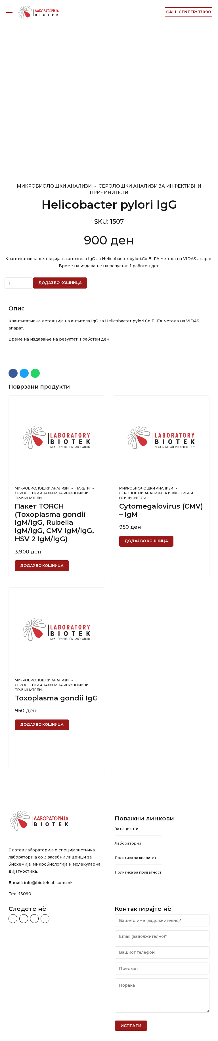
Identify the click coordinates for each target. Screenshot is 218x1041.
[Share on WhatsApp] (35, 373)
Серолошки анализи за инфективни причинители (52, 495)
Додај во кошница (60, 283)
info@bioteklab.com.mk (48, 882)
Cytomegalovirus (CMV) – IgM (161, 510)
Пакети (83, 488)
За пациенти (126, 829)
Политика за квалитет (135, 858)
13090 (25, 893)
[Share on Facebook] (13, 373)
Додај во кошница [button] (42, 565)
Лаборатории (128, 843)
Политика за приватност (138, 872)
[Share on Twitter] (24, 373)
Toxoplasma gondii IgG (56, 698)
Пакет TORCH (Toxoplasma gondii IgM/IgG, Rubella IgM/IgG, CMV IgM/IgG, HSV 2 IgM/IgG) (54, 522)
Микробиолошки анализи (54, 186)
